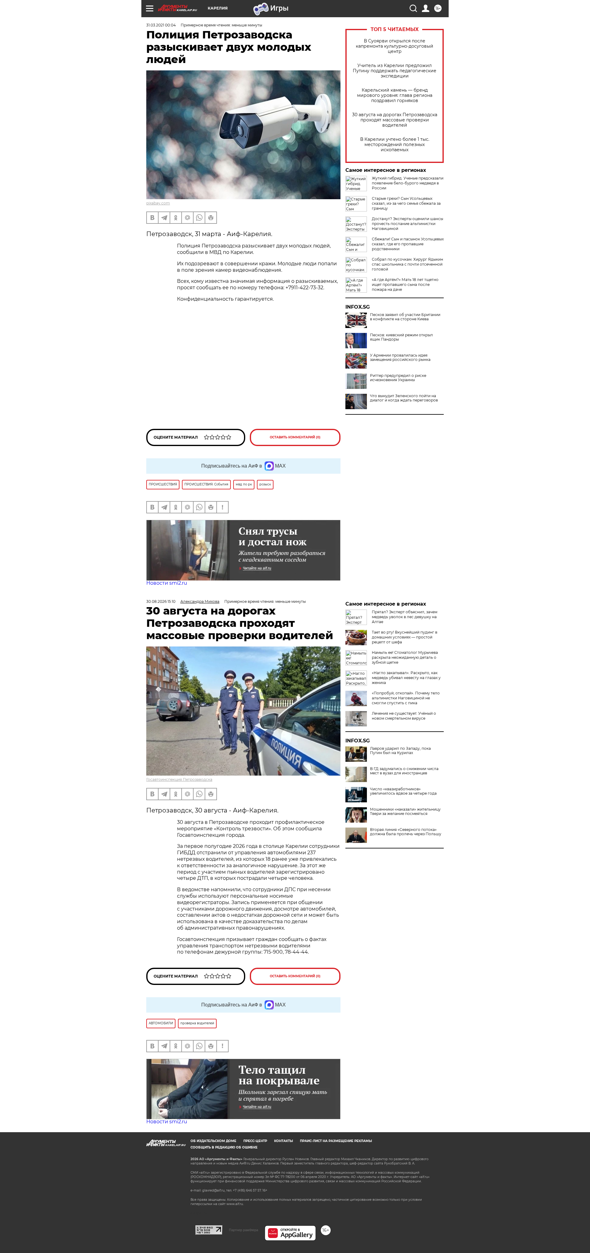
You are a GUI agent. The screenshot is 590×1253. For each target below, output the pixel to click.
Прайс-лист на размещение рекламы (336, 1141)
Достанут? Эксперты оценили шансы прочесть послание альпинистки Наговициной (407, 223)
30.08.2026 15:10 (160, 601)
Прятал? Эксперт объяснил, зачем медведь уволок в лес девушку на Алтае (404, 617)
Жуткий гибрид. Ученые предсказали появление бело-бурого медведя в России (407, 183)
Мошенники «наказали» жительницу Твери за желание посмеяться (405, 811)
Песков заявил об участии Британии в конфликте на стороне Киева (405, 317)
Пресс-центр (255, 1141)
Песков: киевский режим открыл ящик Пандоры (401, 337)
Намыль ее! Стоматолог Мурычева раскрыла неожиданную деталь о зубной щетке (405, 657)
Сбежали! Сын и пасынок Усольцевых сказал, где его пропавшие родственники (408, 244)
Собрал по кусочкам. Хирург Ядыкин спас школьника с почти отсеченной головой (407, 264)
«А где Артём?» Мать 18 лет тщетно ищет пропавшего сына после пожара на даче (405, 284)
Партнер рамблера (243, 1230)
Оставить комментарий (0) (295, 437)
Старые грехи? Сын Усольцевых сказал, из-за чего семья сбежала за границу (406, 203)
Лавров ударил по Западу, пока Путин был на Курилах (400, 750)
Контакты (283, 1141)
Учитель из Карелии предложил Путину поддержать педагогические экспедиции (394, 71)
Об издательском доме (213, 1141)
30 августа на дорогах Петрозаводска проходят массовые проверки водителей (394, 120)
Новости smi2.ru (166, 583)
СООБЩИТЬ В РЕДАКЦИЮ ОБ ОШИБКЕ (224, 1147)
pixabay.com (158, 203)
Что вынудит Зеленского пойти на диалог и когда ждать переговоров (404, 398)
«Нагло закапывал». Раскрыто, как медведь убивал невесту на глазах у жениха (406, 677)
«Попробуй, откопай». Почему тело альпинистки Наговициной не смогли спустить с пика (406, 698)
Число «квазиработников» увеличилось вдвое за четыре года (403, 791)
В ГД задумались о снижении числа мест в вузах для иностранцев (404, 771)
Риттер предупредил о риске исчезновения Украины (398, 378)
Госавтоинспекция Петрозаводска (179, 779)
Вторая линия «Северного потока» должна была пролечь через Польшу (405, 832)
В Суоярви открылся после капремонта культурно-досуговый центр (394, 46)
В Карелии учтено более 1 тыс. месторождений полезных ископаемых (394, 144)
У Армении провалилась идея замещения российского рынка (400, 357)
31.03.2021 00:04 (161, 25)
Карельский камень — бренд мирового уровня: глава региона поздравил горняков (394, 95)
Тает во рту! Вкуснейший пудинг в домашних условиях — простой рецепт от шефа (404, 637)
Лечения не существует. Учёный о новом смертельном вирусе (404, 716)
